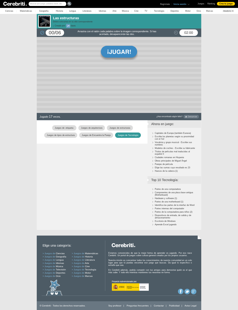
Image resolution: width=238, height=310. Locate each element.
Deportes (174, 11)
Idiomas (102, 11)
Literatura (87, 11)
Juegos (201, 3)
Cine (136, 11)
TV (146, 11)
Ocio (199, 11)
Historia (59, 11)
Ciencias (9, 11)
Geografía (43, 11)
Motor (188, 11)
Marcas (209, 11)
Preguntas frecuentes (138, 305)
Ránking (211, 3)
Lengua (72, 11)
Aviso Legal (190, 305)
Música (125, 11)
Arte (114, 11)
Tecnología (159, 11)
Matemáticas (26, 11)
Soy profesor (114, 305)
